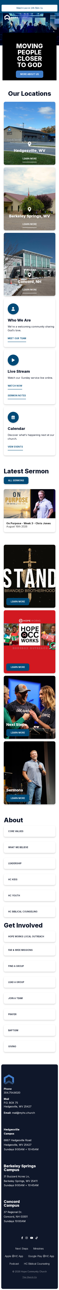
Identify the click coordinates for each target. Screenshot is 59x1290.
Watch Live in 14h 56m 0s (29, 8)
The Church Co (29, 1277)
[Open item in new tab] (29, 510)
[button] (53, 17)
